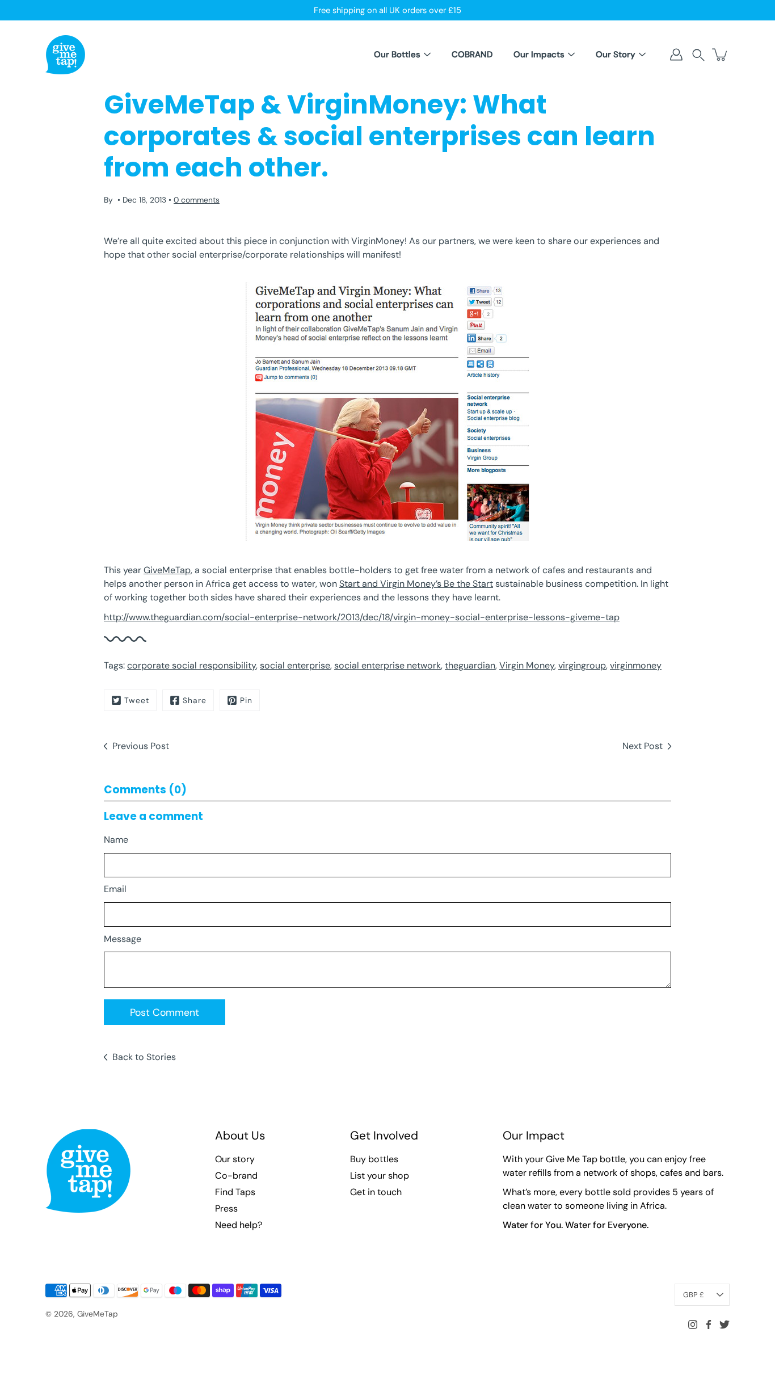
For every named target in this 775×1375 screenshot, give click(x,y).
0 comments (197, 200)
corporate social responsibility (191, 665)
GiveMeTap (167, 570)
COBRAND (472, 54)
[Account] (676, 54)
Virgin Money (526, 665)
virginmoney (636, 665)
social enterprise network (387, 665)
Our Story (615, 54)
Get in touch (376, 1192)
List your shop (379, 1175)
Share (195, 700)
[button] (698, 54)
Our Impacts (539, 54)
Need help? (238, 1225)
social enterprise (295, 665)
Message (122, 939)
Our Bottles (397, 54)
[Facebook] (709, 1324)
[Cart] (720, 54)
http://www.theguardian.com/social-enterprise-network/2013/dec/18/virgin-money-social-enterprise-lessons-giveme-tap (362, 617)
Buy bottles (374, 1159)
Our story (235, 1159)
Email (115, 889)
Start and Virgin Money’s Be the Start (416, 584)
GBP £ (693, 1295)
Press (226, 1208)
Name (116, 840)
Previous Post (140, 746)
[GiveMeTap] (65, 54)
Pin (246, 700)
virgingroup (582, 665)
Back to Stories (144, 1057)
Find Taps (235, 1192)
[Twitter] (724, 1324)
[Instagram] (693, 1324)
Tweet (136, 700)
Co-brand (236, 1175)
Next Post (642, 746)
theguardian (470, 665)
